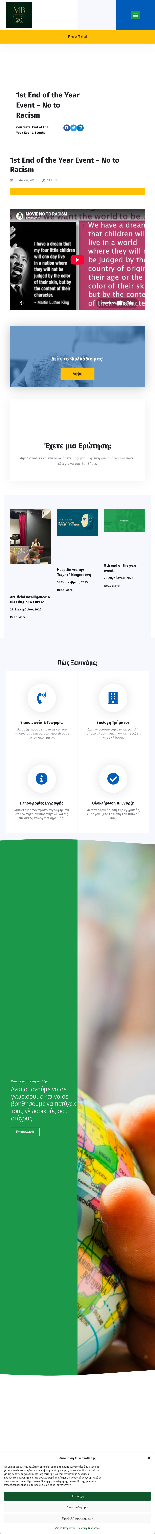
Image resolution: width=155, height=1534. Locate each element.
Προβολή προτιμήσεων (77, 1518)
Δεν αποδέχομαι (77, 1507)
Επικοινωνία (25, 1132)
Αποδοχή (77, 1496)
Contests (23, 127)
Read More (18, 617)
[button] (149, 1458)
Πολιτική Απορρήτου (64, 1528)
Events (40, 133)
